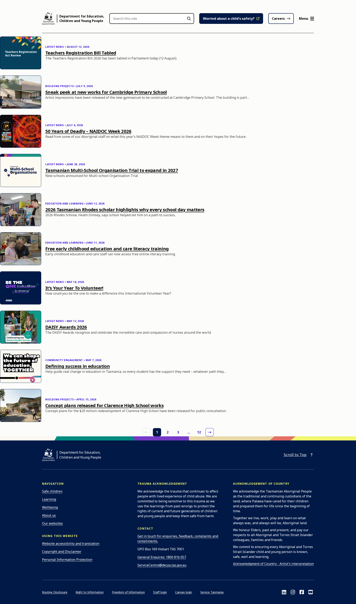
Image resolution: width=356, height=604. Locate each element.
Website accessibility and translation (70, 543)
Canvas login (183, 592)
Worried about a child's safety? (228, 18)
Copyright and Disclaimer (61, 551)
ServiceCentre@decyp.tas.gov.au (161, 565)
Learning (49, 499)
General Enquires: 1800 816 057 (161, 557)
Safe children (52, 491)
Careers (278, 18)
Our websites (52, 523)
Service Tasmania (212, 592)
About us (49, 515)
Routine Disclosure (54, 592)
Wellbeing (50, 507)
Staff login (160, 592)
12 (199, 432)
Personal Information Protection (67, 559)
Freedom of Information (128, 592)
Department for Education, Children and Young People (81, 18)
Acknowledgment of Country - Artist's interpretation (273, 563)
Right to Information (90, 592)
